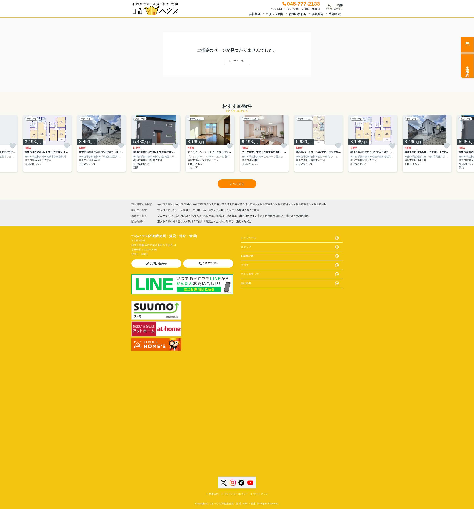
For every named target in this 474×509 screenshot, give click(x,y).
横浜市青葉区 (165, 204)
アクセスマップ (250, 274)
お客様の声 (247, 255)
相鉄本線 (209, 215)
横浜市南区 (320, 204)
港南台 (230, 221)
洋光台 (161, 209)
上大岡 (220, 221)
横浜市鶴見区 (268, 204)
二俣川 (199, 221)
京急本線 (196, 215)
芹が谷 (230, 209)
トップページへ (237, 61)
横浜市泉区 (251, 204)
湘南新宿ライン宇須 (251, 215)
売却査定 (335, 14)
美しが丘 (173, 209)
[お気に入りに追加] (13, 146)
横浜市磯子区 (285, 204)
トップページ (248, 237)
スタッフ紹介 (275, 14)
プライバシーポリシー (236, 494)
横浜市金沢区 (303, 204)
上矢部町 (196, 209)
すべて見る (237, 184)
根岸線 (220, 215)
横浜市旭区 (199, 204)
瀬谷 (238, 221)
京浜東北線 (182, 215)
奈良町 (184, 209)
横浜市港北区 (216, 204)
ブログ (244, 265)
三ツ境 (182, 221)
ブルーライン (165, 215)
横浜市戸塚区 (183, 204)
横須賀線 (232, 215)
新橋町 (240, 209)
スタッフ (246, 246)
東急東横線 (302, 215)
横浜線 (290, 215)
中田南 (255, 209)
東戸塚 (161, 221)
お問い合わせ (298, 14)
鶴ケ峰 (171, 221)
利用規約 (213, 494)
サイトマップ (260, 494)
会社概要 (255, 14)
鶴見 (190, 221)
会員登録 (318, 14)
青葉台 (209, 221)
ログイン (329, 9)
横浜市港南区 (234, 204)
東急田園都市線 (274, 215)
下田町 (220, 209)
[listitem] (156, 143)
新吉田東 (208, 209)
